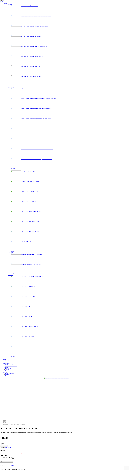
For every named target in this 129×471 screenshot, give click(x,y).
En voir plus (13, 86)
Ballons (4, 421)
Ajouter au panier (4, 446)
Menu (2, 0)
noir (3, 423)
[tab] (64, 450)
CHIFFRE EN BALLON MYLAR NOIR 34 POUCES (14, 424)
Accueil (4, 420)
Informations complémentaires (6, 461)
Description (3, 450)
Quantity (2, 443)
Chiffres (4, 422)
